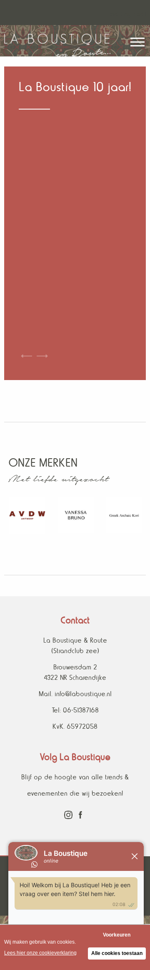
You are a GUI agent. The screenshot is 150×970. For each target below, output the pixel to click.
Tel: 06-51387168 (75, 710)
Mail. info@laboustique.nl (75, 693)
